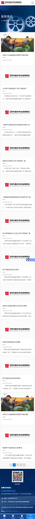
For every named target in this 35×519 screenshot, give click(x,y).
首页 (11, 20)
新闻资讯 (17, 20)
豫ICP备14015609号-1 (12, 511)
